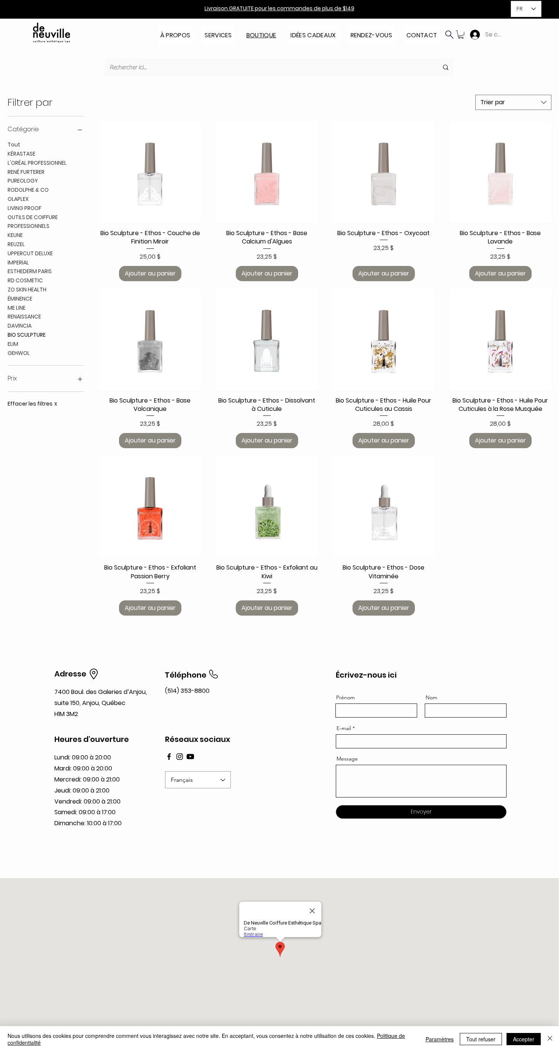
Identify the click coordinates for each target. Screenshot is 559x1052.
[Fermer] (549, 1039)
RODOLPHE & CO (28, 190)
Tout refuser (480, 1039)
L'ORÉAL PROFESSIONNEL (37, 163)
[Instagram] (179, 756)
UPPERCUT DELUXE (30, 253)
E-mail (344, 728)
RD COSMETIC (25, 280)
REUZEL (16, 244)
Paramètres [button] (440, 1039)
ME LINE (16, 308)
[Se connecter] (473, 34)
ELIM (13, 344)
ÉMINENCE (20, 298)
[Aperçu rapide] (150, 172)
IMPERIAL (18, 262)
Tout (14, 144)
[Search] (449, 34)
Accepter (523, 1039)
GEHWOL (19, 353)
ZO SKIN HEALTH (27, 289)
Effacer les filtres (32, 403)
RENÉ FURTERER (26, 172)
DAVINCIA (20, 325)
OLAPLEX (18, 199)
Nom (431, 697)
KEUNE (15, 235)
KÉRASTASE (21, 154)
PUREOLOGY (23, 181)
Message (347, 758)
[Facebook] (169, 756)
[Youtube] (190, 756)
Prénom (345, 697)
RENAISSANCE (24, 316)
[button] (175, 33)
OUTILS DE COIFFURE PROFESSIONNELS (33, 221)
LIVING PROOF (24, 208)
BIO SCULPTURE (27, 335)
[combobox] (513, 102)
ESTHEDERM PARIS (30, 271)
